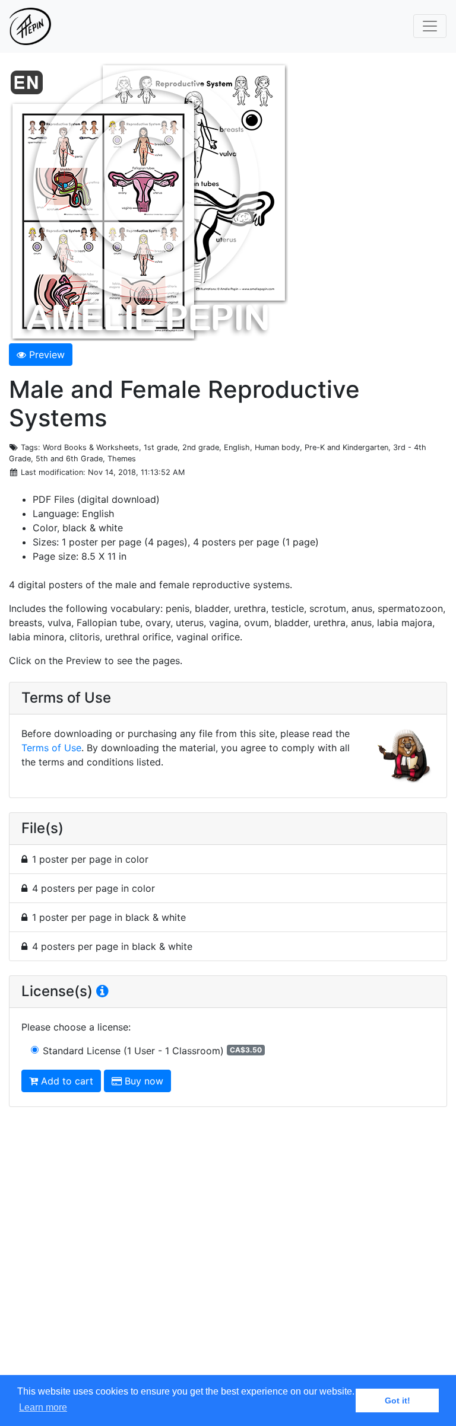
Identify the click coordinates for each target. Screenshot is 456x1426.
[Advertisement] (228, 1252)
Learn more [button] (43, 1407)
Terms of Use (51, 748)
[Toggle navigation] (429, 26)
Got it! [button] (397, 1400)
